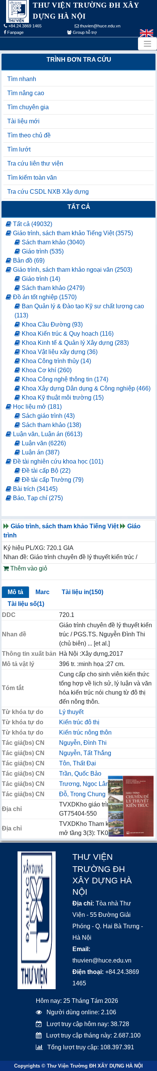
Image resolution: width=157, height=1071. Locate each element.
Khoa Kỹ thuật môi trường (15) (62, 397)
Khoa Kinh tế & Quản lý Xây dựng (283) (74, 342)
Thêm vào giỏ (28, 568)
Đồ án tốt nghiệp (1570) (44, 297)
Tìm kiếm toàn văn (32, 177)
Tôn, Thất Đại (77, 763)
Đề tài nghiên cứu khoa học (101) (57, 461)
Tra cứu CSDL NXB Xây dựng (48, 191)
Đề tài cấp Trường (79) (51, 480)
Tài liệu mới (23, 121)
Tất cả (78, 207)
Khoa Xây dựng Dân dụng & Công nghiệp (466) (85, 388)
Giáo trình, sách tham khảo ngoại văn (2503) (71, 269)
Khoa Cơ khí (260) (46, 370)
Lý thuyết (71, 712)
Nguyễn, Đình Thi (83, 743)
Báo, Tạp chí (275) (37, 498)
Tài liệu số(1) (26, 604)
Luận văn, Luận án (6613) (46, 434)
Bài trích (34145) (34, 489)
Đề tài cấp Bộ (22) (45, 470)
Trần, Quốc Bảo (80, 773)
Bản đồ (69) (28, 260)
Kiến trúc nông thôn (85, 732)
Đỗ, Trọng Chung (82, 794)
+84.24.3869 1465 (24, 26)
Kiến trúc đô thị (79, 722)
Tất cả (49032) (31, 224)
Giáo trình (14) (40, 279)
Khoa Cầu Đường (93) (51, 324)
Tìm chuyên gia (28, 107)
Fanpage (15, 32)
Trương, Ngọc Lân (84, 784)
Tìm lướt (18, 149)
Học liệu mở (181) (36, 406)
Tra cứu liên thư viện (35, 163)
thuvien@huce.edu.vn (99, 26)
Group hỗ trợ (84, 32)
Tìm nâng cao (25, 93)
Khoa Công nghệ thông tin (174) (64, 379)
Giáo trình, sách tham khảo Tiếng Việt (65, 526)
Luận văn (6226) (43, 443)
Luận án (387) (39, 452)
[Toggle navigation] (147, 43)
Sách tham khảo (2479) (52, 288)
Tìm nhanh (21, 79)
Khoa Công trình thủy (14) (55, 361)
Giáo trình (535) (42, 251)
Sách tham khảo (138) (50, 425)
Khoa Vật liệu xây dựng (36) (59, 352)
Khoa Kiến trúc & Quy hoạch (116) (67, 333)
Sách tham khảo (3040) (52, 242)
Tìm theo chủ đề (29, 135)
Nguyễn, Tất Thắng (85, 753)
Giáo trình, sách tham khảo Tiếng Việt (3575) (72, 233)
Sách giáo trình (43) (47, 416)
